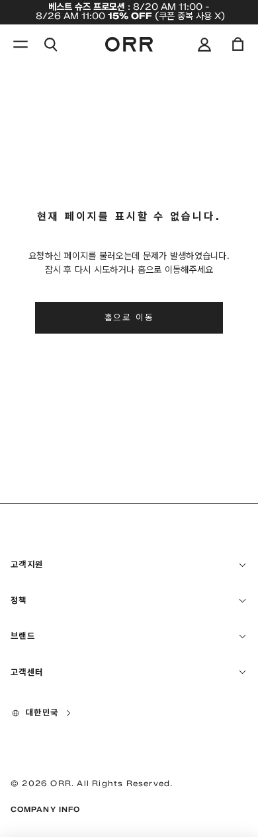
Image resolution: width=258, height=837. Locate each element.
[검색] (50, 44)
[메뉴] (20, 44)
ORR (60, 783)
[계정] (204, 44)
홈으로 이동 (129, 317)
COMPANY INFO (45, 809)
